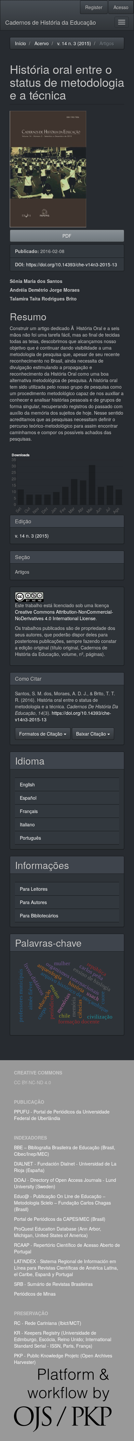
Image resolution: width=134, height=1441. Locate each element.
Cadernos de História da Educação (50, 22)
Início (20, 43)
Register (93, 7)
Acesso (121, 7)
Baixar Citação (91, 733)
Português (30, 837)
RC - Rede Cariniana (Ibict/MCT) (47, 1323)
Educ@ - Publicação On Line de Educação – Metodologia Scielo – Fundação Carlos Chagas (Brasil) (62, 1202)
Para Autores (33, 902)
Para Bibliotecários (39, 915)
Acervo (41, 43)
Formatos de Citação (41, 733)
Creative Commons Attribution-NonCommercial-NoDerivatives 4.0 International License (64, 614)
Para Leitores (33, 889)
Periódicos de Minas (35, 1293)
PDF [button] (67, 236)
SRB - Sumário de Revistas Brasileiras (53, 1284)
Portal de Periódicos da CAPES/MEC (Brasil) (59, 1219)
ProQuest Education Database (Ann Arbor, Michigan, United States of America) (57, 1231)
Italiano (27, 824)
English (27, 784)
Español (28, 797)
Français (29, 811)
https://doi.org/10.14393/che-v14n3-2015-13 (71, 264)
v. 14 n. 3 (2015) (74, 43)
